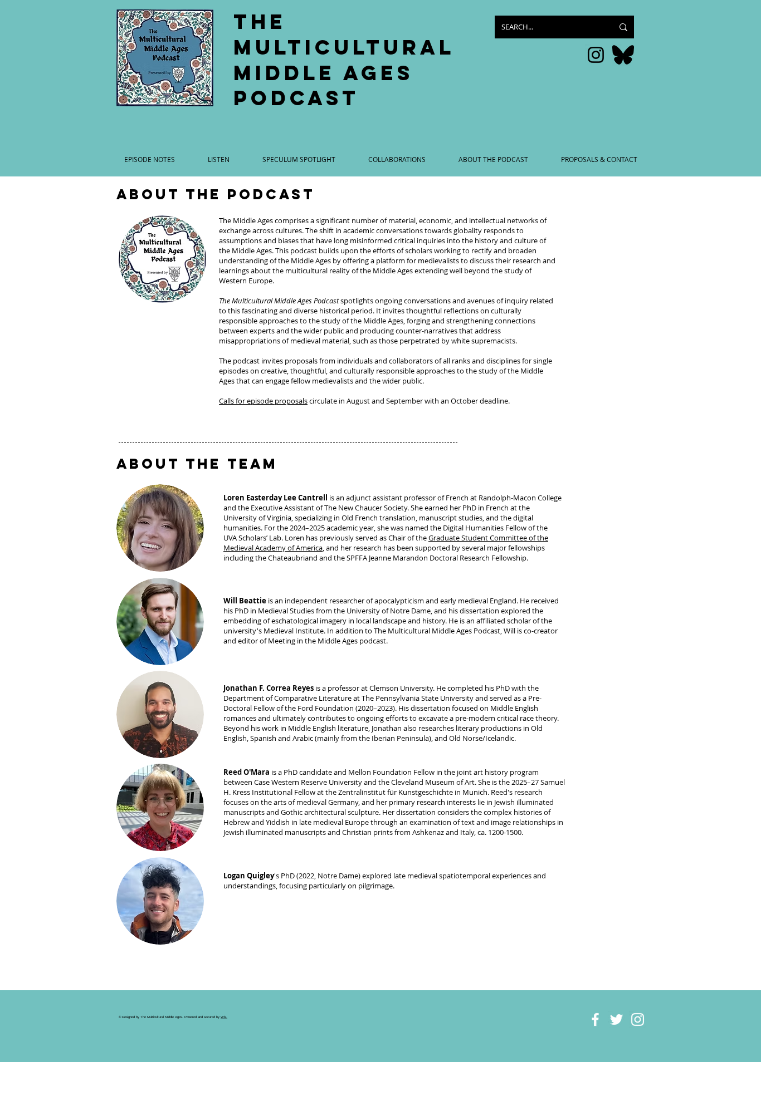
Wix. (224, 1017)
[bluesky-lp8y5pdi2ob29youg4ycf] (623, 55)
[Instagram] (596, 55)
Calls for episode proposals (263, 401)
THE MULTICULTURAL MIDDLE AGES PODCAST (344, 60)
